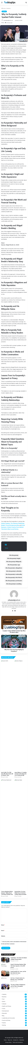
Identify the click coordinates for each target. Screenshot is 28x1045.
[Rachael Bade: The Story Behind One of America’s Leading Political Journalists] (21, 834)
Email (3, 930)
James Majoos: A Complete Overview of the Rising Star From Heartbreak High (21, 774)
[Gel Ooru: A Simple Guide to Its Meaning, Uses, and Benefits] (5, 980)
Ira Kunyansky (14, 555)
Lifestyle (4, 1003)
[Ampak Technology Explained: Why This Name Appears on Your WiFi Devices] (5, 966)
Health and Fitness (6, 1006)
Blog (3, 1015)
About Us (10, 1040)
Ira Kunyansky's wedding (14, 584)
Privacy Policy (8, 1042)
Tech (3, 999)
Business (4, 996)
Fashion (4, 1022)
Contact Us (15, 1040)
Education (4, 1013)
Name (3, 925)
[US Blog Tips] (10, 2)
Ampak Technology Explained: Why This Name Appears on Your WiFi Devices (18, 966)
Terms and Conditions (18, 1042)
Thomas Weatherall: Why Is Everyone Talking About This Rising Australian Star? (7, 893)
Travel (3, 1008)
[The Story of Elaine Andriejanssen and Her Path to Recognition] (5, 986)
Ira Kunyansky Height (14, 558)
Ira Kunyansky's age (14, 564)
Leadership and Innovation (8, 1018)
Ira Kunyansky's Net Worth (14, 577)
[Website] (13, 611)
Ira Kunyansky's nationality (14, 574)
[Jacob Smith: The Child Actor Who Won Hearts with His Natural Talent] (7, 715)
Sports (3, 1001)
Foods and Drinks (6, 1020)
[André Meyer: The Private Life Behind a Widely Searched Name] (5, 960)
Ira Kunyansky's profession (14, 580)
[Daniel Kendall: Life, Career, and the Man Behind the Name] (5, 973)
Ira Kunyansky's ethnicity (14, 571)
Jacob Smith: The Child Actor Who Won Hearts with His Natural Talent (7, 774)
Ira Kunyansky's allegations (14, 568)
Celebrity (8, 8)
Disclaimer (21, 1040)
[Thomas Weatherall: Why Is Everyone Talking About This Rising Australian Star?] (7, 834)
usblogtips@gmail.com (8, 20)
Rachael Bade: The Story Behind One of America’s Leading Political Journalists (20, 893)
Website (3, 936)
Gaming (4, 1025)
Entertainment (5, 1011)
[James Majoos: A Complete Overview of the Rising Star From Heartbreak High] (21, 715)
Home (4, 8)
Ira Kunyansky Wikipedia (14, 561)
